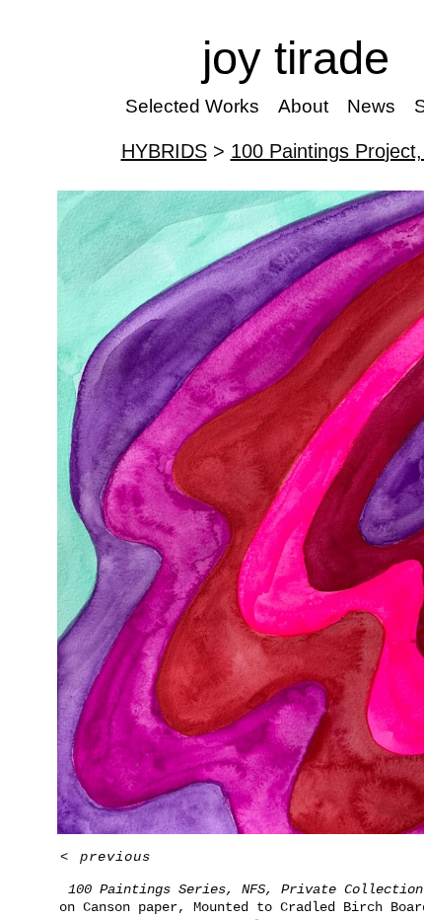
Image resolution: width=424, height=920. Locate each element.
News (371, 106)
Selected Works (192, 106)
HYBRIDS (164, 151)
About (303, 106)
